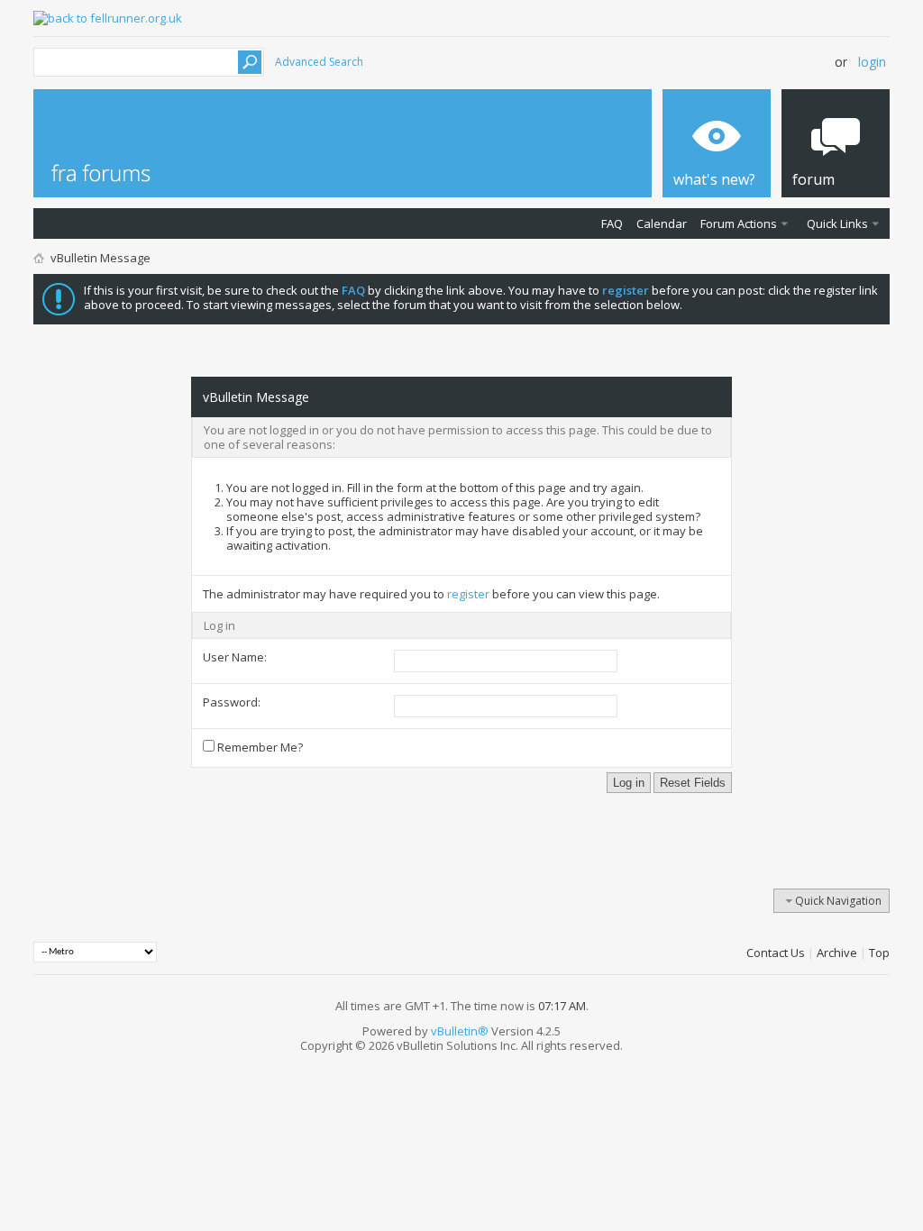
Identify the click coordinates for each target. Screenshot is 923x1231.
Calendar (661, 223)
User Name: (235, 657)
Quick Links (837, 223)
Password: (231, 702)
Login (872, 61)
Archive (837, 952)
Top (879, 952)
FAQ (612, 223)
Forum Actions (738, 223)
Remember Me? (259, 747)
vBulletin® (460, 1031)
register (468, 594)
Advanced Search (319, 61)
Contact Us (775, 952)
